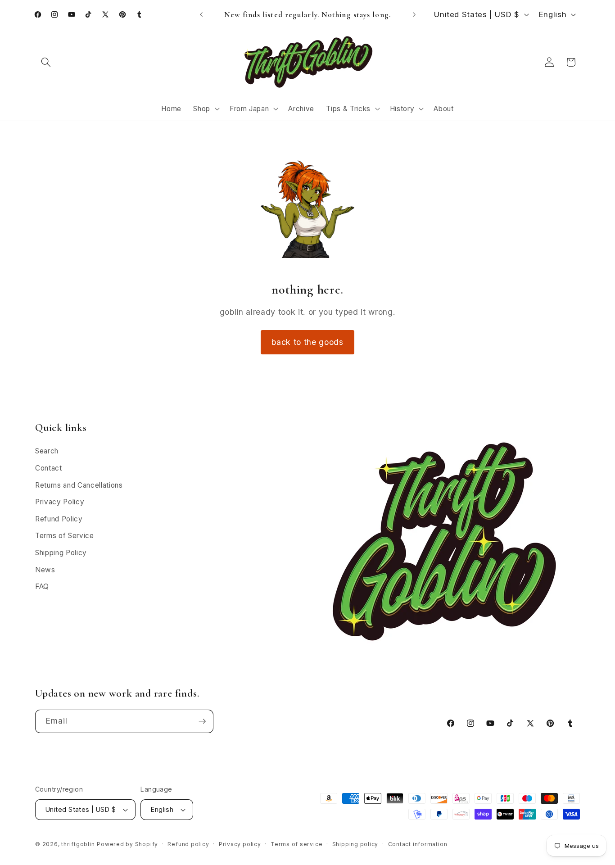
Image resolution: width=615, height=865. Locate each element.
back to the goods (307, 342)
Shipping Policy (61, 552)
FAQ (42, 586)
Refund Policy (59, 519)
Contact (48, 468)
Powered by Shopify (127, 844)
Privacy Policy (59, 502)
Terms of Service (64, 535)
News (45, 570)
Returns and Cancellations (79, 485)
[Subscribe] (202, 721)
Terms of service (296, 844)
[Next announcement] (414, 14)
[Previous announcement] (201, 14)
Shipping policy (355, 844)
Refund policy (188, 844)
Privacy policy (240, 844)
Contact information (418, 844)
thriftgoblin (78, 844)
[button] (46, 62)
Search (47, 451)
